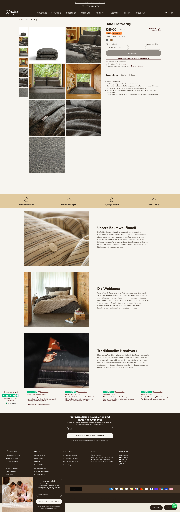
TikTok (123, 464)
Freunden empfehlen (41, 471)
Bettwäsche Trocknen (70, 458)
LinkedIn (124, 459)
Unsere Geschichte (41, 455)
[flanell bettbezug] (47, 45)
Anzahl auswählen (151, 44)
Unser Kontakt (39, 458)
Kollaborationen (40, 468)
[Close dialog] (62, 479)
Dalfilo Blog (67, 465)
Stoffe (123, 75)
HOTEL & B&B (140, 13)
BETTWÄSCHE (56, 13)
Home (21, 20)
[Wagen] (171, 13)
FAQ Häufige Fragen (13, 455)
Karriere (37, 462)
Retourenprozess (12, 458)
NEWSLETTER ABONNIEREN (90, 436)
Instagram (124, 455)
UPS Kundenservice (12, 462)
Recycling (9, 474)
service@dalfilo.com (103, 459)
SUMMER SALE (42, 13)
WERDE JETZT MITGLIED (49, 501)
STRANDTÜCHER (101, 13)
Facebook (124, 457)
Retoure (123, 64)
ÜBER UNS (115, 13)
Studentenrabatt (12, 468)
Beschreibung (112, 75)
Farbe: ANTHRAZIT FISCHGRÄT (116, 37)
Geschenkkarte (39, 474)
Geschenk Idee (11, 471)
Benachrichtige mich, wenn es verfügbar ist (133, 58)
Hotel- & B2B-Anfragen (42, 465)
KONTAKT (126, 13)
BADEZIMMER (71, 13)
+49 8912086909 (108, 462)
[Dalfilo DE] (12, 13)
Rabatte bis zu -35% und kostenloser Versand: (90, 3)
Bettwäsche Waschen (70, 455)
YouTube (124, 462)
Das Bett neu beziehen (70, 462)
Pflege (132, 75)
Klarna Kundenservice (13, 465)
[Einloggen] (166, 13)
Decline (156, 507)
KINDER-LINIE (86, 13)
